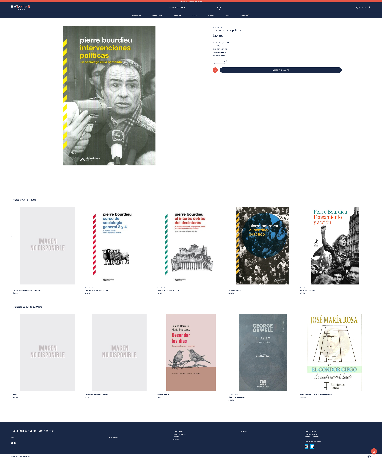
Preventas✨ (245, 15)
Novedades (136, 15)
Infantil (227, 15)
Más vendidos (157, 15)
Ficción (194, 15)
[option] (47, 249)
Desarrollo (177, 15)
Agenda (211, 15)
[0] (357, 7)
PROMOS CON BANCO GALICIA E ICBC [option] (191, 1)
